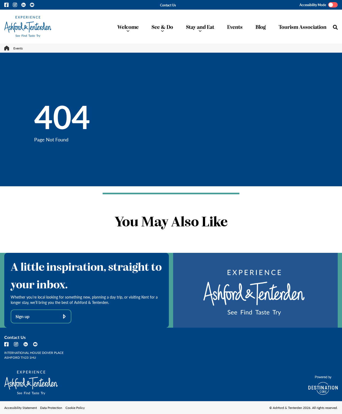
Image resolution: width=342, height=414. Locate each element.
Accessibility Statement (20, 407)
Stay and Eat (200, 26)
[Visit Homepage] (27, 26)
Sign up (22, 316)
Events (235, 26)
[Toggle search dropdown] (335, 27)
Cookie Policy (75, 407)
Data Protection (51, 407)
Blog (260, 26)
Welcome (128, 26)
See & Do (162, 26)
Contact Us (168, 5)
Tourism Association (303, 26)
